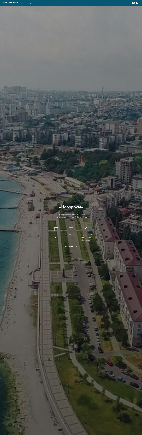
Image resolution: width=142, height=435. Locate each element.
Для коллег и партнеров (28, 3)
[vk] (133, 3)
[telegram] (137, 3)
